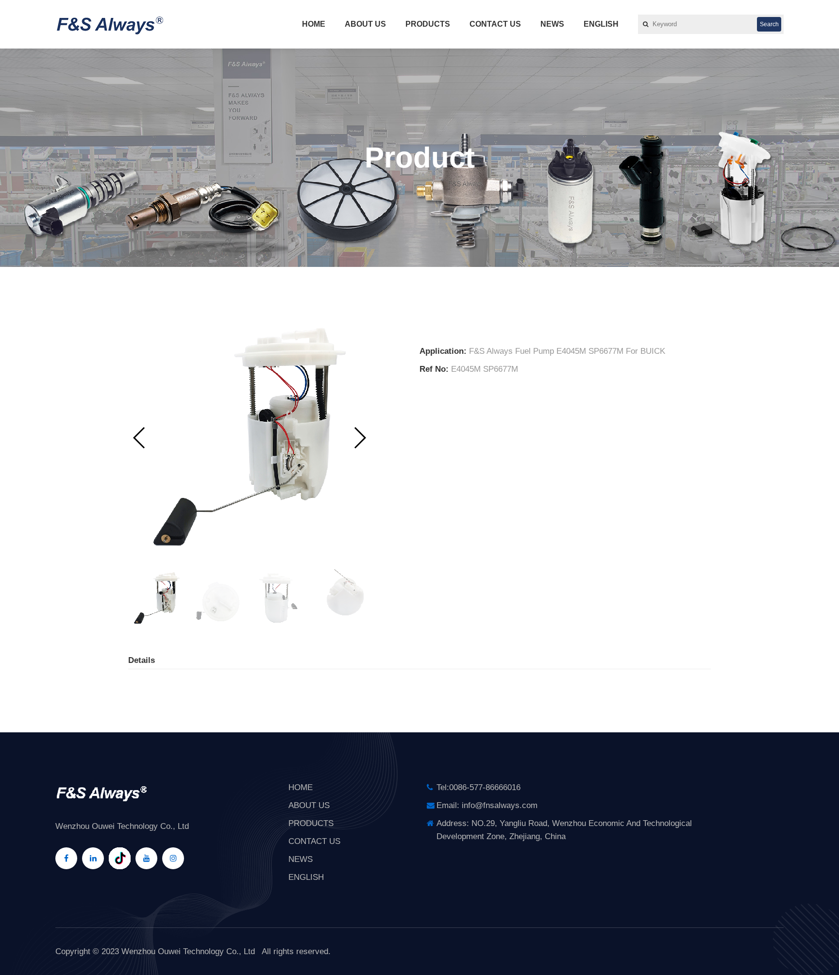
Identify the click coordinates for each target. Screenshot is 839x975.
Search (769, 24)
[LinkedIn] (93, 858)
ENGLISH (601, 24)
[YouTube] (146, 858)
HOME (313, 24)
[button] (359, 437)
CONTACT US (495, 24)
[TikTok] (120, 858)
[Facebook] (66, 858)
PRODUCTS (427, 24)
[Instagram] (173, 858)
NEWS (552, 24)
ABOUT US (365, 24)
